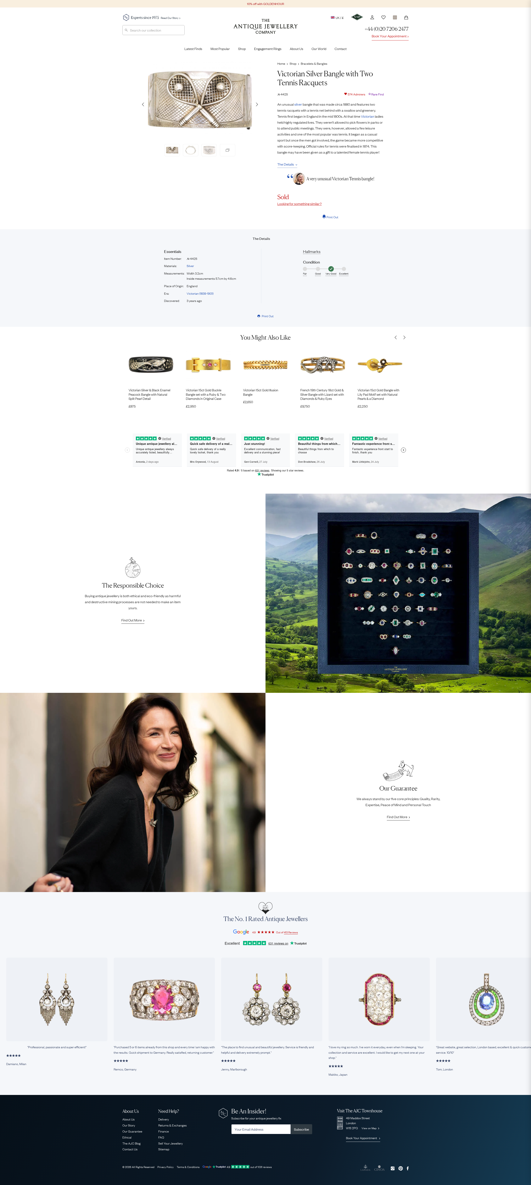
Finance (163, 1131)
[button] (256, 104)
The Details (285, 164)
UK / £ (340, 17)
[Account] (372, 17)
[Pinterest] (400, 1168)
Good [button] (318, 273)
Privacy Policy (165, 1167)
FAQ (161, 1137)
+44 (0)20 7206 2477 (387, 29)
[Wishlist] (383, 17)
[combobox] (153, 30)
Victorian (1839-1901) (200, 293)
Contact (341, 48)
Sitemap (163, 1149)
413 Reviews (291, 932)
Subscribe (301, 1129)
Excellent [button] (343, 273)
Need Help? (168, 1111)
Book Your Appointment (389, 36)
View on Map (369, 1128)
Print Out (332, 217)
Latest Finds (193, 48)
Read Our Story (169, 18)
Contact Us (130, 1149)
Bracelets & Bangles (314, 63)
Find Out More (131, 620)
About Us (296, 48)
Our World (319, 48)
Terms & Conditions (188, 1167)
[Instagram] (393, 1168)
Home (281, 63)
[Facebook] (408, 1168)
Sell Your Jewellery (170, 1143)
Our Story (128, 1125)
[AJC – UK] (266, 29)
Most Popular (220, 48)
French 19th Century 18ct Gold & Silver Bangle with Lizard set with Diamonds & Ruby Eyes (322, 394)
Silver (190, 265)
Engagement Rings (267, 48)
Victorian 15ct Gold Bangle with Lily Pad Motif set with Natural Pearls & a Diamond (378, 394)
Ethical (127, 1137)
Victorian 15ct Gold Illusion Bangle (260, 392)
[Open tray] (395, 16)
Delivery (163, 1119)
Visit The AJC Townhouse (359, 1110)
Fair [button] (305, 273)
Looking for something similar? (299, 203)
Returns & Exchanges (172, 1125)
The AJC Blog (131, 1143)
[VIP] (357, 17)
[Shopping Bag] (406, 17)
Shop (242, 48)
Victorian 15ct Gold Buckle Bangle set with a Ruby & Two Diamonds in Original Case (205, 394)
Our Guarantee (132, 1131)
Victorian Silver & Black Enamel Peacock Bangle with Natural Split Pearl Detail (149, 394)
